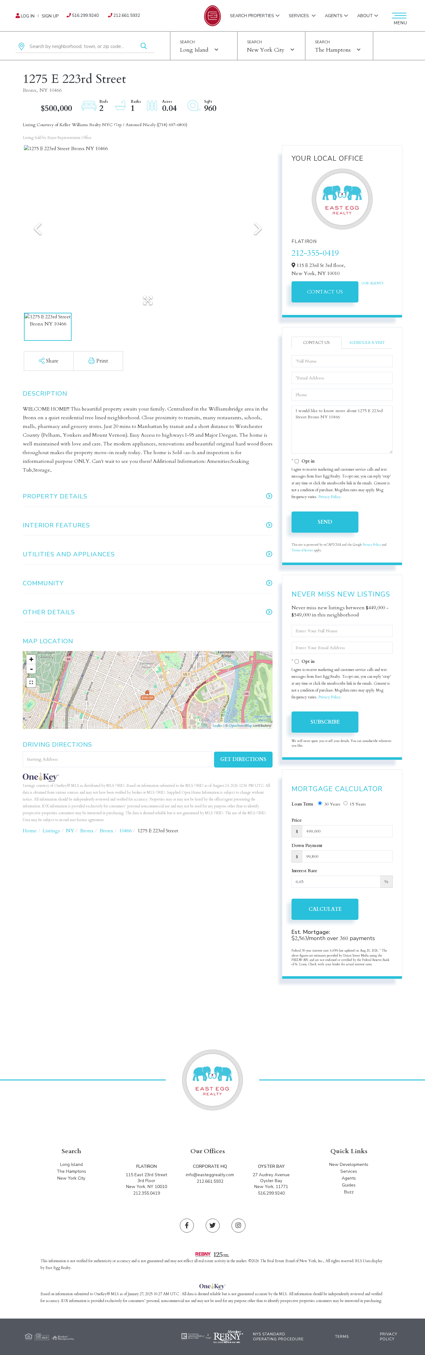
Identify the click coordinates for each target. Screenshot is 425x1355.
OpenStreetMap (240, 725)
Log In (28, 16)
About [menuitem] (365, 16)
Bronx (87, 830)
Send (325, 522)
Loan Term (302, 804)
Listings (51, 830)
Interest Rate (304, 871)
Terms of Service (302, 550)
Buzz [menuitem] (349, 1192)
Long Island (194, 50)
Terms (342, 1336)
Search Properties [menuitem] (252, 16)
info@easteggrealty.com (210, 1175)
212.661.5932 (126, 15)
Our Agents (372, 283)
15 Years (358, 804)
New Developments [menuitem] (348, 1164)
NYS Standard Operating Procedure (278, 1337)
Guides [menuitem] (349, 1185)
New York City (265, 50)
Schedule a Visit (367, 342)
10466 (125, 830)
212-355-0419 (315, 253)
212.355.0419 (146, 1193)
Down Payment (307, 846)
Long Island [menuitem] (71, 1164)
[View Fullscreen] (31, 682)
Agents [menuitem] (334, 16)
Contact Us (325, 291)
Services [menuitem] (299, 16)
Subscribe (325, 722)
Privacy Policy (329, 496)
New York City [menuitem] (71, 1178)
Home (30, 830)
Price (297, 820)
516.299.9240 (85, 15)
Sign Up (50, 16)
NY (70, 830)
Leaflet (217, 725)
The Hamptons (333, 50)
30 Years (332, 804)
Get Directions (243, 759)
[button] (143, 46)
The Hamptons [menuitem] (71, 1171)
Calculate (325, 909)
